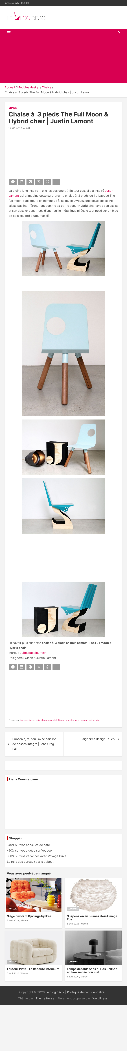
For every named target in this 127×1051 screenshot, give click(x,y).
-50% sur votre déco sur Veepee (29, 850)
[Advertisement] (63, 59)
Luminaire (73, 909)
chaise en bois (32, 720)
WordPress (99, 998)
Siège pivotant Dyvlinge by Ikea (29, 916)
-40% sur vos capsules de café (28, 845)
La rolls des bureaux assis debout (30, 861)
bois (22, 720)
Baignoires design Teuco (98, 739)
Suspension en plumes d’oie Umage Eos (92, 917)
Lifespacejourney (34, 653)
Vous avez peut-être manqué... (30, 873)
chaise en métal (49, 720)
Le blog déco (55, 992)
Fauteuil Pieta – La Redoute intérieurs (33, 969)
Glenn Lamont (65, 720)
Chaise (13, 108)
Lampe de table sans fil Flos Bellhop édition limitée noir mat (92, 970)
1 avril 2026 (73, 976)
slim (97, 720)
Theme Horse (45, 998)
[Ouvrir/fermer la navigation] (9, 32)
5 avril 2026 (13, 973)
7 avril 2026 (13, 920)
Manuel (26, 128)
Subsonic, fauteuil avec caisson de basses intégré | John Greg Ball (34, 744)
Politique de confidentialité (86, 992)
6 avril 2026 (73, 923)
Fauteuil (12, 909)
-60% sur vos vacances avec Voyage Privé (36, 856)
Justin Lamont (80, 720)
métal (91, 720)
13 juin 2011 (14, 128)
